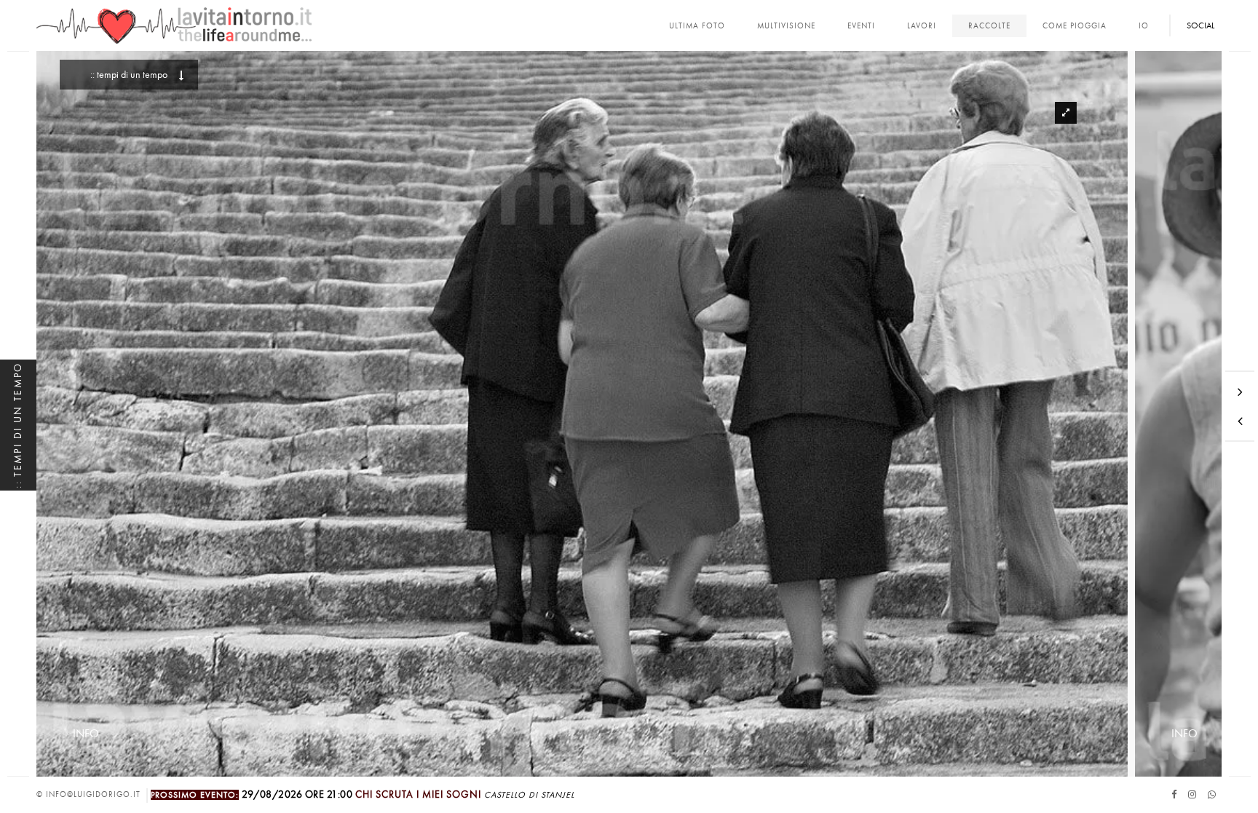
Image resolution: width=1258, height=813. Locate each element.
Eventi (861, 26)
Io (1144, 26)
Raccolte (989, 26)
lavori (921, 26)
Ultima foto (697, 26)
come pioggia (1075, 26)
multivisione (786, 26)
